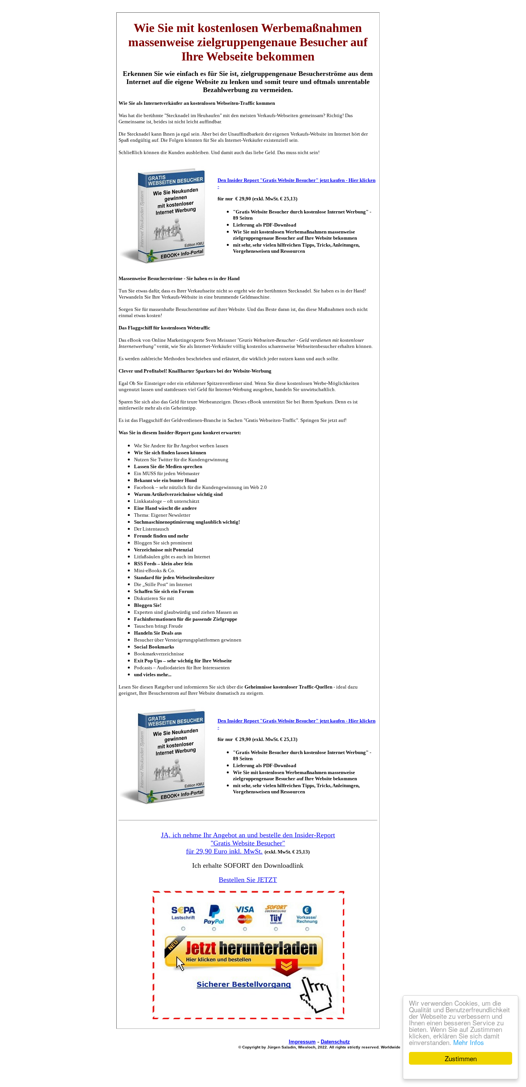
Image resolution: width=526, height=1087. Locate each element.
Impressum (302, 1042)
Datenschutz (335, 1042)
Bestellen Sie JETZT (248, 880)
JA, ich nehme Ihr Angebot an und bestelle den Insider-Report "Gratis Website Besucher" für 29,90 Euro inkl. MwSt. (248, 843)
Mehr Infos (468, 1042)
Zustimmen (461, 1058)
